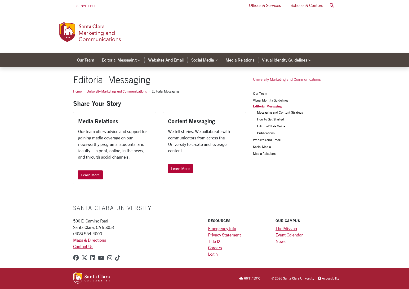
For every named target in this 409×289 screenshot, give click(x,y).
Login (213, 254)
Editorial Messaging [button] (123, 60)
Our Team (85, 60)
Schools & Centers (306, 5)
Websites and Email (166, 60)
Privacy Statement (224, 234)
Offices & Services (265, 5)
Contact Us (83, 246)
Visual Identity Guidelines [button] (288, 60)
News (280, 241)
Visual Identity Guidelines (270, 100)
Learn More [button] (90, 175)
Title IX (214, 241)
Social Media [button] (206, 60)
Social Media (262, 147)
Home (77, 91)
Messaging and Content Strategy (280, 112)
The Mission (286, 228)
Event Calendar (289, 234)
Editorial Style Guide (271, 126)
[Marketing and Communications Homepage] (111, 39)
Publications (266, 133)
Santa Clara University (112, 208)
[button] (332, 5)
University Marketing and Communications (117, 91)
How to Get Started (270, 119)
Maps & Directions (89, 240)
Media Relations (240, 60)
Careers (215, 247)
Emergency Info (222, 228)
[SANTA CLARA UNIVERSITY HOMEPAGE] (91, 278)
